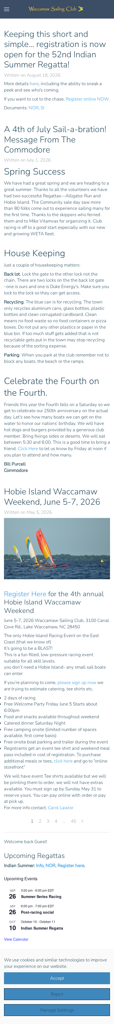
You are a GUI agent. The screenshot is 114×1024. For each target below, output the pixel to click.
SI (42, 108)
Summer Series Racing (41, 896)
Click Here (28, 449)
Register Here (25, 594)
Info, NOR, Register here (60, 865)
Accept (57, 978)
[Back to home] (57, 9)
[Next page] (82, 821)
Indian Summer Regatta (42, 928)
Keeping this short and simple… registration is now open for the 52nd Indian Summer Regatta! (55, 49)
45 (73, 821)
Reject (57, 994)
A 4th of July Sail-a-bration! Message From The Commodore (55, 139)
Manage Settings (57, 1010)
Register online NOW (87, 99)
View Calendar (16, 939)
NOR (33, 108)
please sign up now (77, 682)
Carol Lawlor (60, 808)
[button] (6, 9)
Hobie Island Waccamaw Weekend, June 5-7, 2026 (52, 496)
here (34, 84)
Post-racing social (37, 912)
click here (63, 761)
